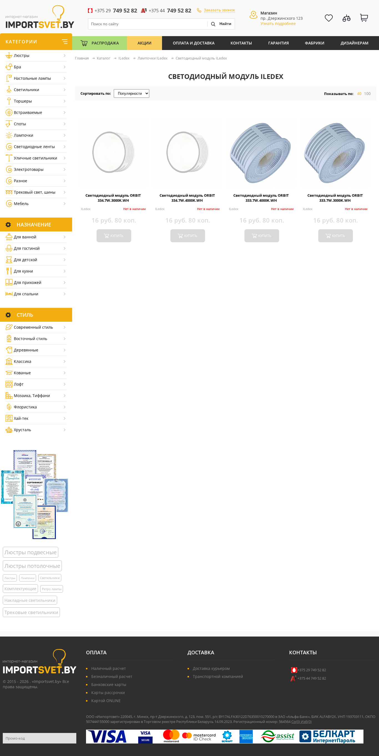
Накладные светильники (29, 600)
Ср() (296, 721)
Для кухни (23, 271)
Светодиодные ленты (34, 146)
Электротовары (29, 169)
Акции (144, 43)
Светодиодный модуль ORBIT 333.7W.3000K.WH (335, 198)
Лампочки (23, 135)
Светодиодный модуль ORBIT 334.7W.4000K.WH (187, 198)
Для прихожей (27, 282)
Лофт (19, 384)
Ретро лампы (51, 589)
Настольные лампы (32, 78)
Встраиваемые (28, 112)
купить (116, 235)
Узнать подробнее (278, 23)
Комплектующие (20, 588)
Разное (20, 180)
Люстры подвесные (30, 552)
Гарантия (278, 43)
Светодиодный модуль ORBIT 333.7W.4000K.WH (261, 198)
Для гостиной (27, 248)
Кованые (22, 372)
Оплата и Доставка (193, 43)
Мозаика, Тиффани (32, 395)
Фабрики (314, 43)
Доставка (201, 652)
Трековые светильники (31, 612)
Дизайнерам (354, 43)
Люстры (21, 55)
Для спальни (26, 293)
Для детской (25, 259)
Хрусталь (22, 429)
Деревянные (26, 350)
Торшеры (23, 101)
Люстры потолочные (32, 566)
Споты (20, 123)
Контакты (241, 43)
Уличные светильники (35, 158)
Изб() (306, 721)
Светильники (26, 89)
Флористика (25, 407)
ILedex (85, 209)
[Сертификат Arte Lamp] (34, 494)
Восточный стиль (30, 338)
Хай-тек (21, 418)
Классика (22, 361)
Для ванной (25, 236)
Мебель (21, 203)
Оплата (96, 652)
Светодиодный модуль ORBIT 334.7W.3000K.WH (113, 198)
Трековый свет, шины (34, 192)
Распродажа (105, 43)
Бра (17, 66)
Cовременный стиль (33, 327)
